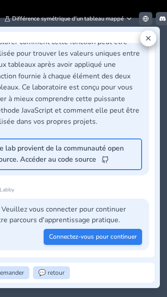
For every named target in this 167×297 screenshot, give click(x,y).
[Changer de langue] (145, 18)
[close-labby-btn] (148, 38)
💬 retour (51, 273)
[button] (68, 19)
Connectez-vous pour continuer (93, 236)
